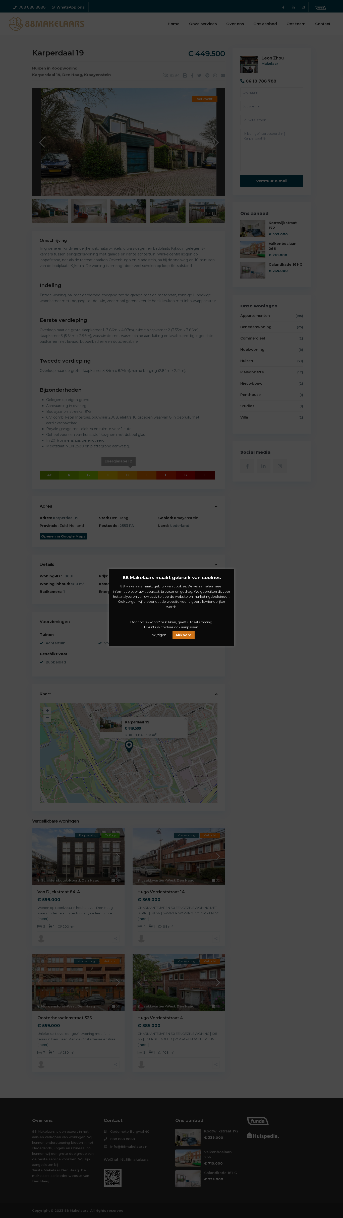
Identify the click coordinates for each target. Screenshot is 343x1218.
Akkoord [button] (184, 635)
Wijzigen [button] (159, 635)
